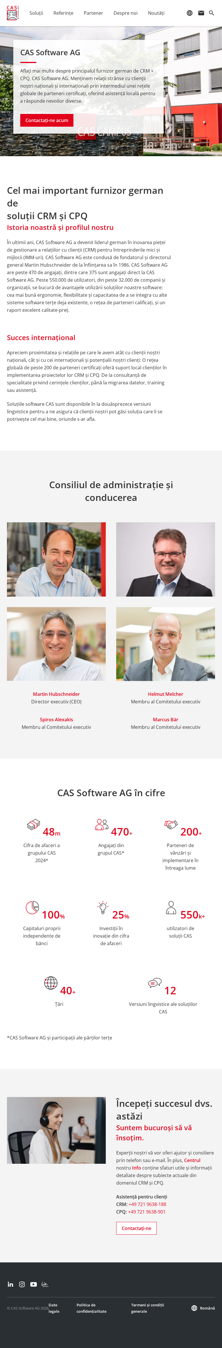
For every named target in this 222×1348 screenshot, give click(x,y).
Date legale (54, 1308)
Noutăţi (156, 13)
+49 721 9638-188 (147, 1204)
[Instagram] (21, 1284)
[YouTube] (33, 1284)
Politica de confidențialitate (91, 1308)
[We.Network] (45, 1284)
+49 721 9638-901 (147, 1212)
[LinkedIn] (10, 1284)
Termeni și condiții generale (147, 1308)
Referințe (63, 13)
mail (201, 13)
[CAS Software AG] (13, 13)
